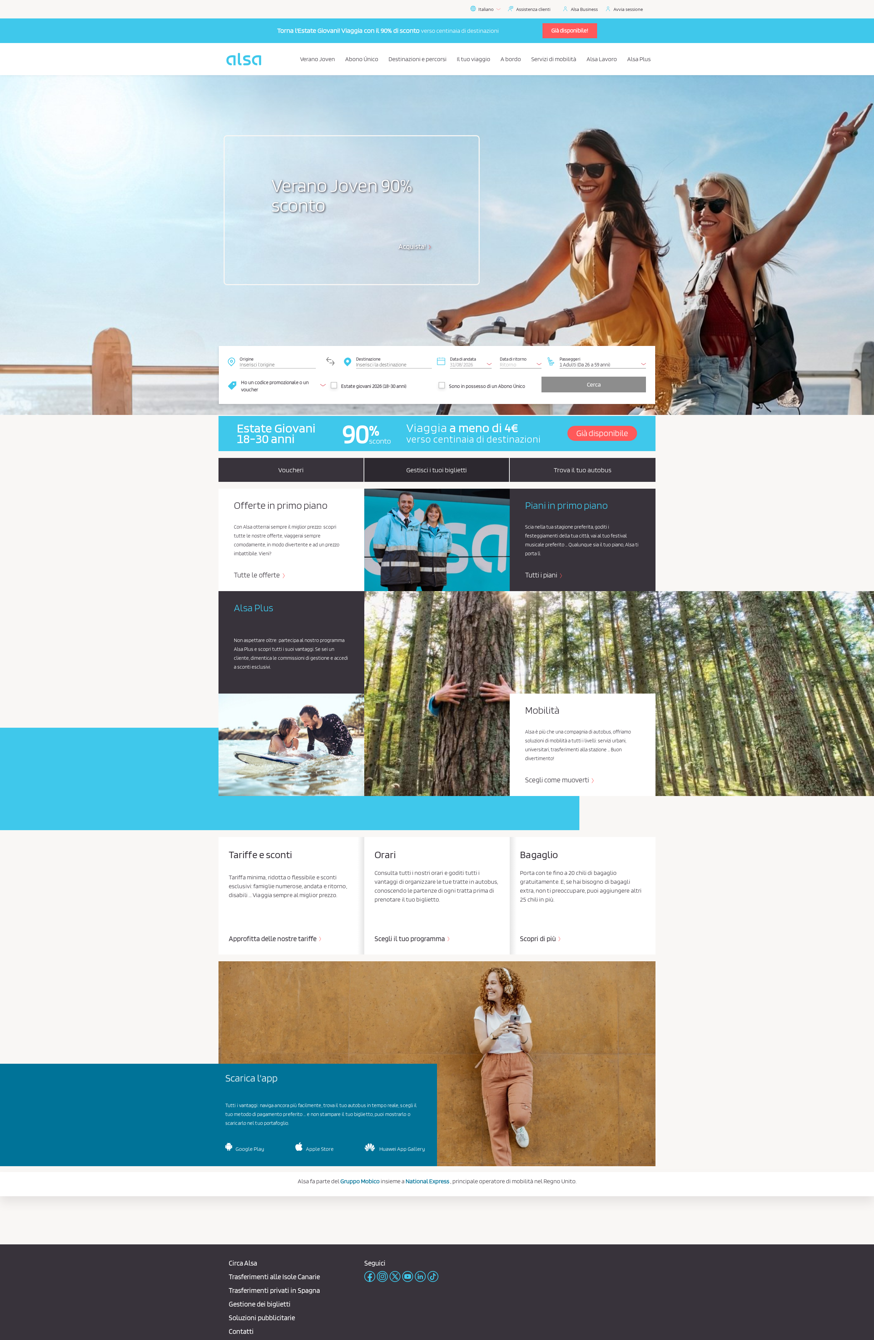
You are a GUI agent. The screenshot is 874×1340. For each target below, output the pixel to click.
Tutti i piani (542, 575)
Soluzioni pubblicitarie (262, 1317)
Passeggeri (570, 359)
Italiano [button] (486, 9)
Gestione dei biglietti (260, 1304)
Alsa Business (584, 9)
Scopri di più (538, 938)
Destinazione (368, 359)
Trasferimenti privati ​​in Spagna (274, 1290)
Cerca (594, 384)
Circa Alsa (243, 1263)
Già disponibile (602, 433)
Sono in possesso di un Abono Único (487, 386)
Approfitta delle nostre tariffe (273, 938)
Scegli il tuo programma (410, 938)
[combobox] (277, 361)
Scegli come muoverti (557, 780)
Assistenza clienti (533, 9)
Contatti (241, 1331)
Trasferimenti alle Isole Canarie (274, 1276)
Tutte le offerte (257, 575)
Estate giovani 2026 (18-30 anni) (373, 386)
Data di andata (463, 359)
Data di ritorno (513, 359)
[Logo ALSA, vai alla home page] (243, 59)
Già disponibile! (569, 30)
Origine (247, 359)
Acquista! (412, 246)
